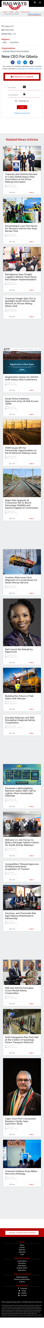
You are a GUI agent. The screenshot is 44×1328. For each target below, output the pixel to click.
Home (5, 12)
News (11, 12)
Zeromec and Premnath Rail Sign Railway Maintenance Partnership (20, 916)
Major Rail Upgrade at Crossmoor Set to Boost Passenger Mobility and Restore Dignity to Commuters (21, 504)
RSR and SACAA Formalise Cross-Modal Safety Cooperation (19, 990)
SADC (17, 12)
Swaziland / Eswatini (16, 727)
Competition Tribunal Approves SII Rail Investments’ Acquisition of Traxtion (22, 866)
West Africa (22, 1270)
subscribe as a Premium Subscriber (30, 69)
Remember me (24, 101)
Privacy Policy (38, 1302)
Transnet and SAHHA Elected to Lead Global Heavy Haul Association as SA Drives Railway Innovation (21, 178)
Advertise (22, 1250)
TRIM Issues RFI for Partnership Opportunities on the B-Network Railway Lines (21, 450)
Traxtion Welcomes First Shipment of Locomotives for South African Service (21, 580)
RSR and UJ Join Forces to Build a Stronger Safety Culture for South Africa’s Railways (22, 842)
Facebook (23, 1288)
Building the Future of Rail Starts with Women (19, 697)
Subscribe (22, 1252)
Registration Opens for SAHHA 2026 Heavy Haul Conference (21, 378)
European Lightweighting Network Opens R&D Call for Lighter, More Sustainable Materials (20, 792)
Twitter (23, 1291)
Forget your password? (22, 113)
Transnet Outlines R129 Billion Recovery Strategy (21, 1172)
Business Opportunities (22, 1279)
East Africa (22, 1263)
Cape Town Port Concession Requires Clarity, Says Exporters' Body (20, 1121)
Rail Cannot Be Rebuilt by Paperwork (19, 650)
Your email (11, 87)
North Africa (22, 1266)
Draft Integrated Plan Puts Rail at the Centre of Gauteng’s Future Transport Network (21, 1040)
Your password (13, 95)
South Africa (25, 12)
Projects (22, 1282)
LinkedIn (24, 1293)
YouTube (23, 1295)
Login (22, 1254)
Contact (22, 1247)
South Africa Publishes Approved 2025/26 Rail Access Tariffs (22, 401)
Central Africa (22, 1261)
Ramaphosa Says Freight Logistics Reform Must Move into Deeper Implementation (21, 277)
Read (31, 192)
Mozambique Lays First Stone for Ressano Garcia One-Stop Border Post (21, 228)
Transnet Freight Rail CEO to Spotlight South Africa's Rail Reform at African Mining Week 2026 (20, 302)
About (22, 1245)
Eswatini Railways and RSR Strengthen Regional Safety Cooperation (20, 720)
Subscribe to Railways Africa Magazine (22, 1233)
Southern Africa (22, 1268)
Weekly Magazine (22, 1277)
